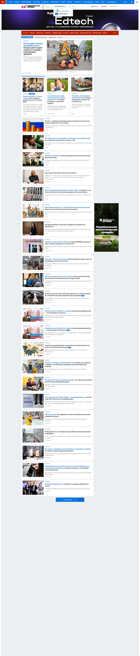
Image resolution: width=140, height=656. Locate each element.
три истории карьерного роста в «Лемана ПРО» (33, 99)
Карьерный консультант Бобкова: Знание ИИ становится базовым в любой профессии (68, 282)
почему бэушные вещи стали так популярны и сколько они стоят (68, 260)
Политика (36, 2)
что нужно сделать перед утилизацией (68, 450)
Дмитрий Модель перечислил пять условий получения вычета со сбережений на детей (57, 107)
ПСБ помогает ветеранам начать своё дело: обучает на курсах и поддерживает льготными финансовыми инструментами (68, 402)
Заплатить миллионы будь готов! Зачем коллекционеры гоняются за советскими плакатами (67, 346)
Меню (3, 2)
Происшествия (97, 33)
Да (56, 13)
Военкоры (48, 33)
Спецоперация (26, 2)
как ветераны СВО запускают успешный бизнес (68, 398)
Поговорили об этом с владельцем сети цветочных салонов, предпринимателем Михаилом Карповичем (68, 316)
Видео (17, 2)
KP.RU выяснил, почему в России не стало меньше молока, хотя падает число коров (67, 299)
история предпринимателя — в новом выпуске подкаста (68, 312)
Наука (97, 2)
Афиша (105, 33)
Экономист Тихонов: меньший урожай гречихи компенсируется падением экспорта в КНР (68, 385)
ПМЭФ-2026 (60, 37)
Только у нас (40, 33)
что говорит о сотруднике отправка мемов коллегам (82, 98)
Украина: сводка (57, 33)
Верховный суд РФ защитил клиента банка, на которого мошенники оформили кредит (68, 473)
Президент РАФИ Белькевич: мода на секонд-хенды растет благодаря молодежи (67, 264)
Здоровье (77, 2)
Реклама (104, 6)
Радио (96, 6)
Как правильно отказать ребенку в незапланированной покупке (68, 415)
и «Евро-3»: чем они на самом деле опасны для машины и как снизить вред (68, 191)
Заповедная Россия (85, 33)
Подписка (113, 6)
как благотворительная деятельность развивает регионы (68, 156)
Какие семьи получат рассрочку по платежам (67, 208)
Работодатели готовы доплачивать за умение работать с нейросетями (67, 277)
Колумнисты (111, 2)
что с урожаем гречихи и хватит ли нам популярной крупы (68, 381)
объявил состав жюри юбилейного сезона (67, 485)
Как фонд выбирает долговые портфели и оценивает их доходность (65, 225)
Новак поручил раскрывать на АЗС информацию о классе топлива (65, 369)
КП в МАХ (65, 33)
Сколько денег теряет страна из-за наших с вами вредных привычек (33, 49)
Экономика (55, 2)
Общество (45, 2)
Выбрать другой (63, 13)
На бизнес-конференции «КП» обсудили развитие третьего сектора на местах (67, 161)
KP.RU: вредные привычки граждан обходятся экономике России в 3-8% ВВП (32, 59)
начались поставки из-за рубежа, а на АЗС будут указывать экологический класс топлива (68, 364)
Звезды (69, 2)
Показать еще (67, 499)
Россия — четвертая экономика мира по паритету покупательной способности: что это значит (67, 122)
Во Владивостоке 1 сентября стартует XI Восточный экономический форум (68, 432)
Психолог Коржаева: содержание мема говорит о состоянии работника (81, 105)
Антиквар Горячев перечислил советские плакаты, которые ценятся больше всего (66, 351)
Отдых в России (74, 33)
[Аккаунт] (137, 2)
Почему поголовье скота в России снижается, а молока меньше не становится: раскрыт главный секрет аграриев (67, 294)
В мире (63, 2)
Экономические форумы (41, 37)
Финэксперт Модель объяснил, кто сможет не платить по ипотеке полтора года (68, 212)
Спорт (103, 2)
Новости (32, 33)
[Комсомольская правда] (30, 6)
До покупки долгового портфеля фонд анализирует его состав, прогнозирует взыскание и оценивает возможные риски (68, 230)
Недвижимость (52, 37)
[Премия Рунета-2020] (46, 6)
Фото (11, 2)
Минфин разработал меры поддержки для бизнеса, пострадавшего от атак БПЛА (68, 247)
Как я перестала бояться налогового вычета (60, 173)
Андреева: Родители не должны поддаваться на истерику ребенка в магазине (66, 420)
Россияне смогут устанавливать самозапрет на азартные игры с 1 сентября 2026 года (68, 143)
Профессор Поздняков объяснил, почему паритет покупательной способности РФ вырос (68, 126)
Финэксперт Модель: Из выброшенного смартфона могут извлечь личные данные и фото (68, 454)
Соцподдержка (88, 2)
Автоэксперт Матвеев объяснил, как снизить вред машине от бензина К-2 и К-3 (68, 195)
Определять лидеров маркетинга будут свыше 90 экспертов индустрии (67, 488)
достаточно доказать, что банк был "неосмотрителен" (67, 468)
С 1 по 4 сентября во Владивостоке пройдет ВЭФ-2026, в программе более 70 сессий (68, 437)
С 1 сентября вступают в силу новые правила (56, 99)
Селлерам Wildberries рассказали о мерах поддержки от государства (68, 243)
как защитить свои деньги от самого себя (67, 139)
